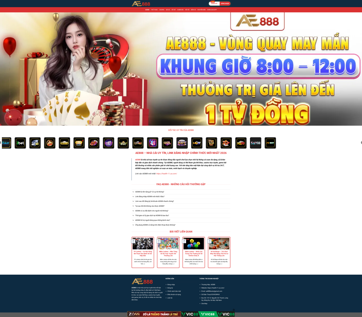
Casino (161, 10)
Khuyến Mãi (201, 10)
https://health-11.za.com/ (166, 174)
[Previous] (131, 254)
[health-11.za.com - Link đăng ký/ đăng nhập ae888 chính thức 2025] (141, 3)
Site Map (204, 303)
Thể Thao (154, 10)
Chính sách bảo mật (174, 291)
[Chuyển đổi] (133, 192)
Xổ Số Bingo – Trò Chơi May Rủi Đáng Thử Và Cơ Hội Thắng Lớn (219, 254)
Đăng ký (170, 288)
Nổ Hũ (187, 10)
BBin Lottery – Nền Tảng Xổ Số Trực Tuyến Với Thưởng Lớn (168, 254)
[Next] (230, 254)
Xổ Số (174, 10)
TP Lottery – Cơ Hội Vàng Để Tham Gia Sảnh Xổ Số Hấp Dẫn (143, 254)
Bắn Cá (193, 10)
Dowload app (212, 10)
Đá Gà (168, 10)
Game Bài (180, 10)
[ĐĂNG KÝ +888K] (219, 4)
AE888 (147, 10)
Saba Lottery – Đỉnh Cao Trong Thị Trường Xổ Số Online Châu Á (193, 254)
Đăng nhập (171, 284)
